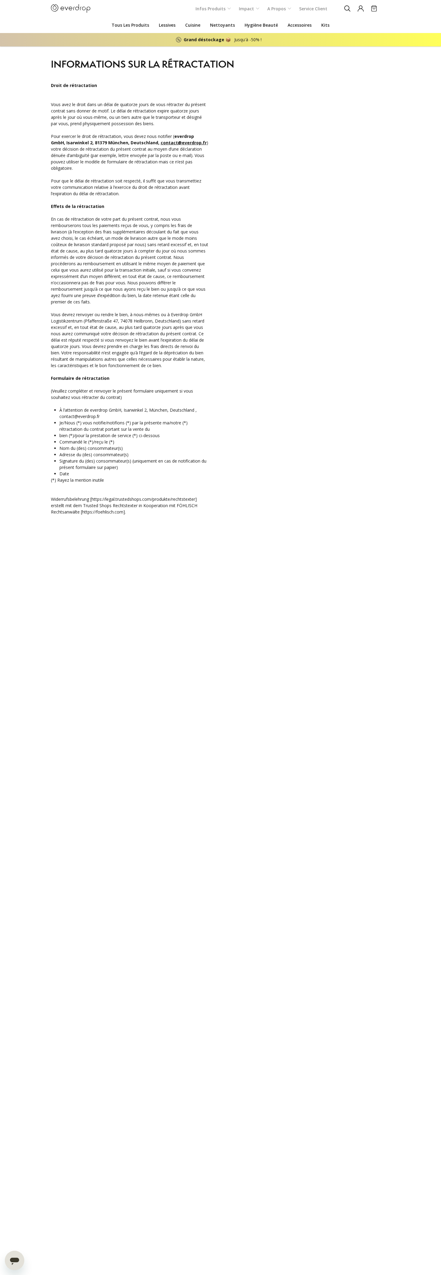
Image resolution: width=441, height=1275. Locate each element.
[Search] (347, 8)
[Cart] (374, 8)
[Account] (360, 8)
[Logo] (70, 8)
